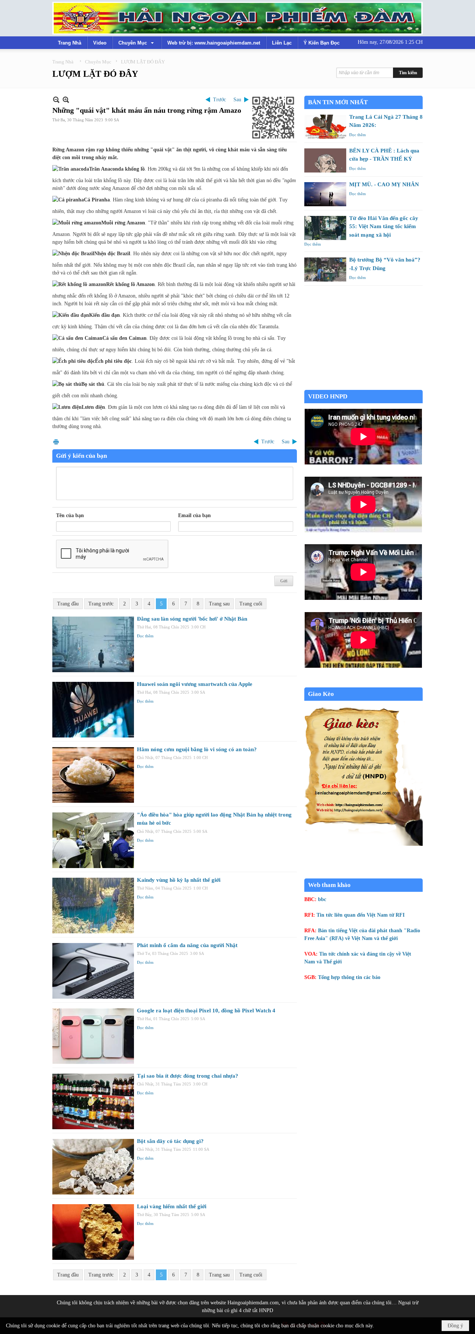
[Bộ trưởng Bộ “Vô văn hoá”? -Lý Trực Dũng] (325, 269)
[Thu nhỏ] (56, 100)
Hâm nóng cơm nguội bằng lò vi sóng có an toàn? (197, 749)
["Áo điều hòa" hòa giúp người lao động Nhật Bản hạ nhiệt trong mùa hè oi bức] (93, 840)
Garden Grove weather (363, 386)
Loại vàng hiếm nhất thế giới (171, 1206)
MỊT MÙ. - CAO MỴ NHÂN (384, 184)
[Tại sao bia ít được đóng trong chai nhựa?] (93, 1101)
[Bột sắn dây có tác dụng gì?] (93, 1167)
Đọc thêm (145, 636)
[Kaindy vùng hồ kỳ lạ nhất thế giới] (93, 905)
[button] (136, 42)
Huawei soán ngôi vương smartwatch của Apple (194, 684)
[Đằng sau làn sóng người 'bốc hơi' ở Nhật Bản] (93, 644)
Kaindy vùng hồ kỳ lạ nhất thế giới (178, 880)
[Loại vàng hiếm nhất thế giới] (93, 1232)
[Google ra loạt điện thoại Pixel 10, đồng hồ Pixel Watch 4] (93, 1036)
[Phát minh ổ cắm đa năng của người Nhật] (93, 971)
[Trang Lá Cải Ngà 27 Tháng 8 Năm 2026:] (325, 127)
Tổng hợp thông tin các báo (349, 977)
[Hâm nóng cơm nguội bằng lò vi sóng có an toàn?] (93, 775)
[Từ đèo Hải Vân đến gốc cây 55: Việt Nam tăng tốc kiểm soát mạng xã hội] (325, 228)
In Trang (56, 442)
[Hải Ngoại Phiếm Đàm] (237, 18)
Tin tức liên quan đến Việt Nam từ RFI (360, 915)
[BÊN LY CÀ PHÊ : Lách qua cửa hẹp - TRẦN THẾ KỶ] (325, 160)
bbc (322, 899)
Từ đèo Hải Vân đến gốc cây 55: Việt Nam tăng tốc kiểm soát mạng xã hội (383, 226)
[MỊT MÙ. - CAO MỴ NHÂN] (325, 194)
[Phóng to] (66, 100)
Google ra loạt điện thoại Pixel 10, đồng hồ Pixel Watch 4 (206, 1010)
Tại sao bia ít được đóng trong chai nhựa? (187, 1076)
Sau (237, 99)
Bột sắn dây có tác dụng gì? (170, 1141)
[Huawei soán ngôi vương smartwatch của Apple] (93, 709)
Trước (219, 99)
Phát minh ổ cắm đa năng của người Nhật (187, 945)
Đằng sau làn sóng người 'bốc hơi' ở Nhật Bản (192, 619)
